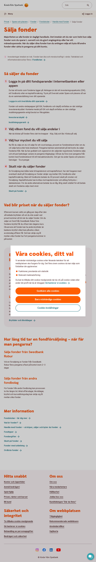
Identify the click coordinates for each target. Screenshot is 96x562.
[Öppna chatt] (90, 556)
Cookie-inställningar (48, 307)
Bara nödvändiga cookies (48, 299)
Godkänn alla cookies (48, 290)
